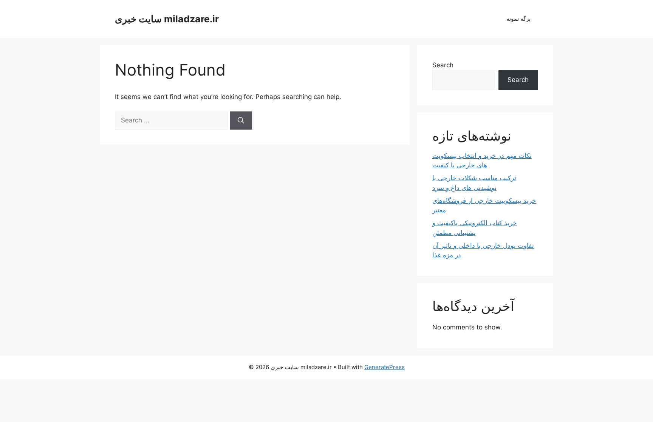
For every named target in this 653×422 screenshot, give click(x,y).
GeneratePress (384, 367)
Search (442, 65)
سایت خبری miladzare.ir (167, 19)
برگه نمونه (518, 18)
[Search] (241, 120)
